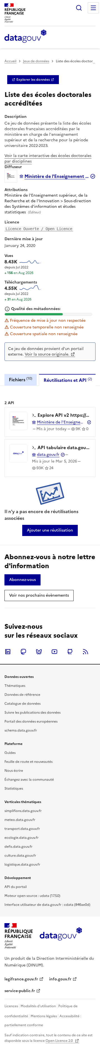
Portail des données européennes (31, 721)
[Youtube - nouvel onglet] (54, 651)
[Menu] (93, 7)
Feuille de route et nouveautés (28, 761)
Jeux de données (36, 61)
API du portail (15, 886)
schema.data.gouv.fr (20, 730)
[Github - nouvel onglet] (70, 651)
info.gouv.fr (60, 979)
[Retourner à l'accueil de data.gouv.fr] (25, 36)
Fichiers (20, 379)
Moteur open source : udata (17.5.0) (32, 895)
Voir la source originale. (47, 354)
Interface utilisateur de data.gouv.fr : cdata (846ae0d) (47, 904)
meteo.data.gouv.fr (19, 819)
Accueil (10, 61)
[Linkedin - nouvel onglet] (7, 651)
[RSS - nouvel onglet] (85, 651)
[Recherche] (78, 7)
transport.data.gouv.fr (22, 828)
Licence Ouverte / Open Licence (39, 229)
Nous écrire (13, 770)
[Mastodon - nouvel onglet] (23, 651)
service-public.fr (19, 991)
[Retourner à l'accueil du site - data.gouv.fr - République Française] (61, 936)
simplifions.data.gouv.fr (23, 810)
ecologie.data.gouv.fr (21, 837)
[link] (33, 79)
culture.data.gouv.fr (20, 855)
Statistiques (13, 788)
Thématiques (14, 685)
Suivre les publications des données (32, 712)
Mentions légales (44, 1016)
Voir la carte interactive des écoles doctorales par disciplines (47, 158)
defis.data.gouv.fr (18, 846)
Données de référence (22, 694)
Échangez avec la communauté (29, 779)
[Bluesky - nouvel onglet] (38, 651)
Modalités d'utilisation (38, 1006)
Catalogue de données (22, 703)
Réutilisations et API (68, 380)
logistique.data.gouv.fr (22, 864)
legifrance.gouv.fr (21, 979)
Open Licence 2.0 (60, 1040)
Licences (11, 1006)
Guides (10, 752)
